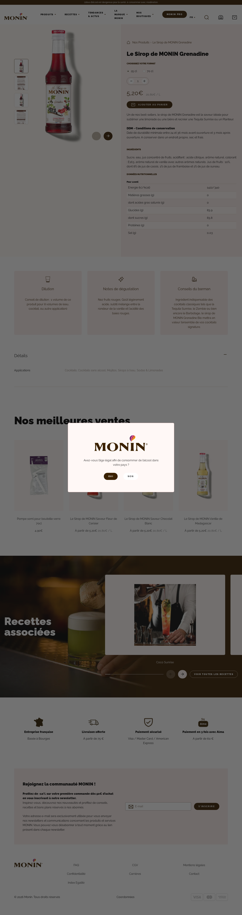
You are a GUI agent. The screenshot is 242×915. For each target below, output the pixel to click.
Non (131, 476)
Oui (110, 476)
